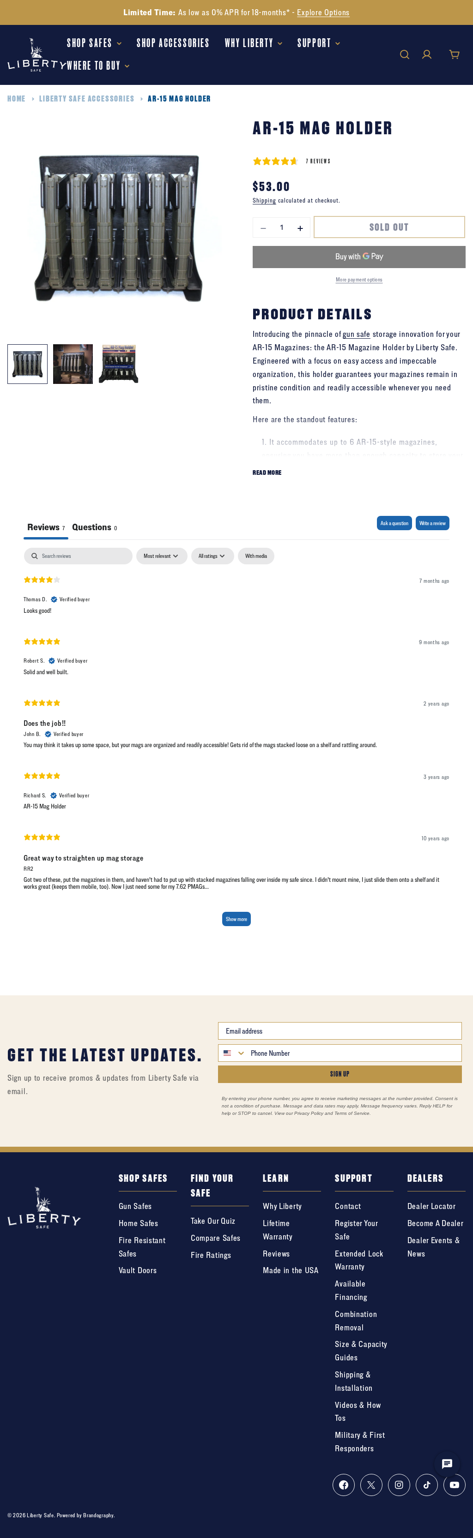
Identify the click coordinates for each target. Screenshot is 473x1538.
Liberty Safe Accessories (86, 98)
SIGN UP (340, 1074)
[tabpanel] (236, 741)
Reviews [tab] (46, 526)
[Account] (426, 54)
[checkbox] (256, 556)
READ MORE (267, 472)
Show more (236, 919)
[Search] (404, 54)
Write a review (432, 523)
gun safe (356, 333)
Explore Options (323, 12)
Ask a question (394, 523)
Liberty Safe (40, 1515)
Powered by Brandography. (86, 1515)
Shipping (264, 200)
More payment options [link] (359, 279)
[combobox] (232, 1053)
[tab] (94, 527)
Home (16, 98)
